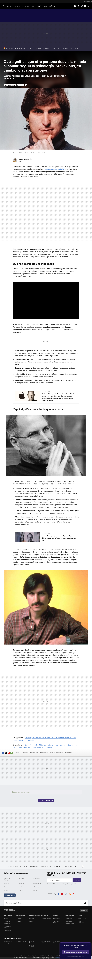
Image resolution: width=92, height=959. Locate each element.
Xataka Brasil (7, 944)
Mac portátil (36, 878)
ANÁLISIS (52, 6)
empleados (44, 752)
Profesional (25, 752)
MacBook (65, 48)
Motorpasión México (56, 942)
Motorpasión (56, 918)
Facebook (18, 85)
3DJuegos (19, 918)
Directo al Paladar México (46, 942)
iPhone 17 (21, 890)
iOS (59, 48)
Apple (76, 48)
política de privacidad (71, 884)
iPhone (53, 48)
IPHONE (9, 6)
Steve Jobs (22, 48)
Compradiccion (69, 923)
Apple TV (21, 883)
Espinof (31, 921)
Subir (83, 910)
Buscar (85, 903)
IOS (45, 6)
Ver (47, 800)
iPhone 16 (24, 866)
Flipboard (78, 6)
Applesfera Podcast (7, 879)
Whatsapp (46, 48)
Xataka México (8, 941)
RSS (69, 893)
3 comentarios (10, 85)
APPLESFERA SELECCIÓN (33, 6)
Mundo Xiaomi (8, 930)
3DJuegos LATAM (21, 941)
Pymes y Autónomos (81, 921)
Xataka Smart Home (7, 926)
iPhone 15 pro (58, 866)
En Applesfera (46, 391)
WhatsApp (36, 887)
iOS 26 (35, 890)
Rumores (6, 887)
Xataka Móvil (7, 921)
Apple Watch (37, 883)
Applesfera (7, 923)
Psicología (69, 752)
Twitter (88, 6)
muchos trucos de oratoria (54, 169)
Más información (59, 957)
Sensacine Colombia (31, 946)
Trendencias (68, 918)
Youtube (85, 6)
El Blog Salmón (82, 918)
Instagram (82, 6)
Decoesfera (68, 921)
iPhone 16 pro (34, 866)
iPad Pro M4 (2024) (70, 866)
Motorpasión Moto (56, 921)
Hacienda (38, 48)
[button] (25, 159)
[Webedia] (88, 1)
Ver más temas (10, 895)
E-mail (26, 85)
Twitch (75, 6)
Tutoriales (21, 878)
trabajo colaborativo (57, 752)
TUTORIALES (18, 6)
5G (71, 48)
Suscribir (77, 880)
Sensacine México (31, 942)
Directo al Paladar (46, 918)
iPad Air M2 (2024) (46, 866)
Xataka (6, 918)
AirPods (6, 883)
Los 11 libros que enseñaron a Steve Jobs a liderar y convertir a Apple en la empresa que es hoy (59, 538)
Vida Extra (19, 921)
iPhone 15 (30, 48)
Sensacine (31, 918)
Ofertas (21, 887)
